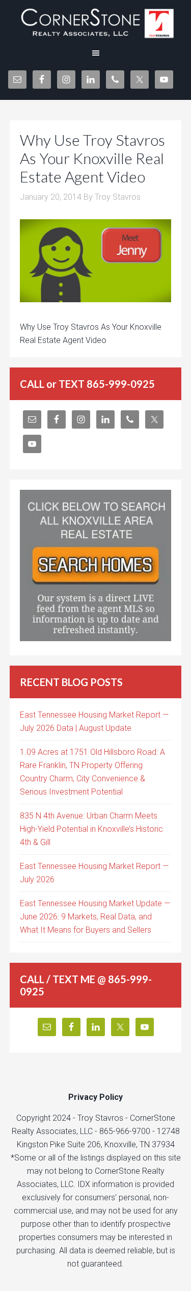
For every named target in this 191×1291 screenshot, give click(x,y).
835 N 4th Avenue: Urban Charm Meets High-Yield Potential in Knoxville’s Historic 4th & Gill (91, 829)
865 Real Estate (95, 20)
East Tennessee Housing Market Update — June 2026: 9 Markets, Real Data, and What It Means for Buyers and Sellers (95, 917)
